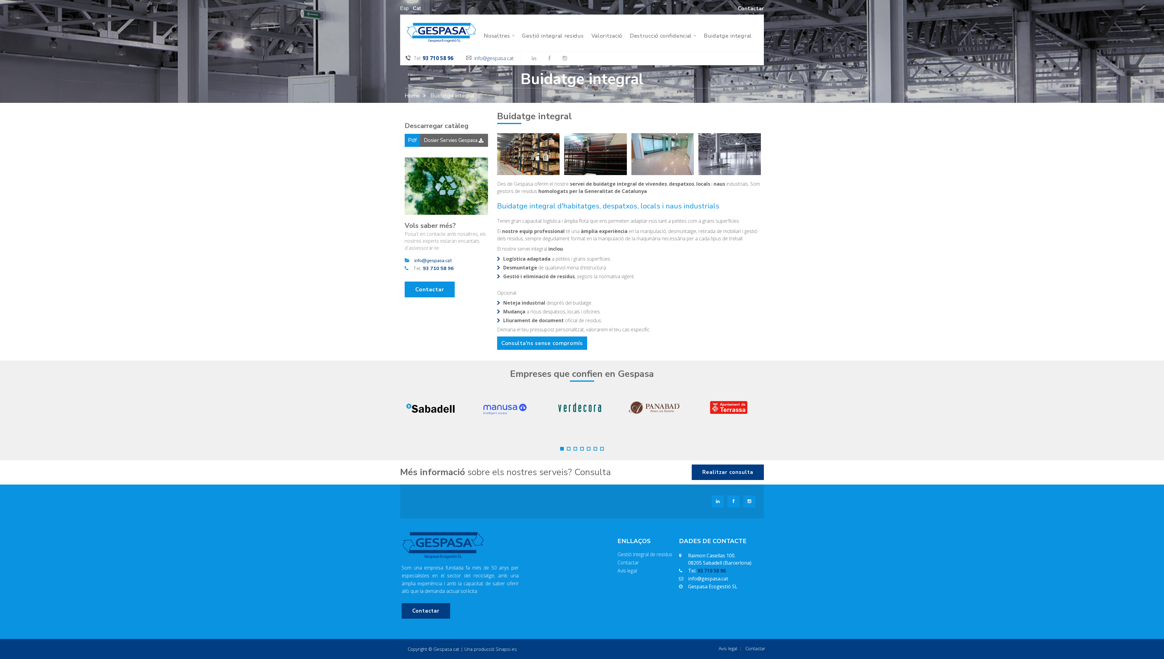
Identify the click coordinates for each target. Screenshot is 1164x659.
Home (412, 95)
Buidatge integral (728, 35)
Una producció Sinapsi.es (490, 649)
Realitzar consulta (727, 472)
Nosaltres (497, 35)
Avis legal (728, 648)
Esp (404, 8)
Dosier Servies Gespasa (450, 140)
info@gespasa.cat (493, 58)
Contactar (429, 289)
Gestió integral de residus (644, 554)
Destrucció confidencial (661, 35)
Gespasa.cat (446, 649)
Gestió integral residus (553, 35)
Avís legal (627, 570)
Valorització (606, 35)
